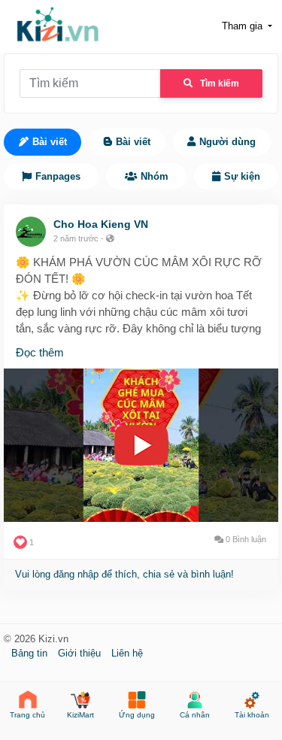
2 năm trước (76, 238)
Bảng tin (30, 653)
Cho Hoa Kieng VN (100, 224)
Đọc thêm (40, 352)
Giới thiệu (81, 653)
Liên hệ (127, 653)
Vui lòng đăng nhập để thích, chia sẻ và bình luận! (124, 574)
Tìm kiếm (219, 83)
